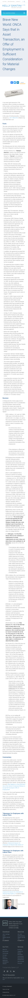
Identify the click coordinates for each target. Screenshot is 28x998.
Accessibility (6, 992)
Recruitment (5, 951)
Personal (20, 963)
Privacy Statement (7, 986)
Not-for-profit (21, 961)
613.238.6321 (6, 940)
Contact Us (18, 1)
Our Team (4, 1)
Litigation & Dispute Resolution (20, 953)
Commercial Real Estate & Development (21, 958)
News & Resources (11, 1)
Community (5, 953)
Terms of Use (6, 989)
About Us (5, 949)
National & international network (5, 962)
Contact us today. (14, 928)
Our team (5, 955)
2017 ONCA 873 (13, 118)
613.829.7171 (21, 940)
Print (22, 82)
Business (20, 949)
